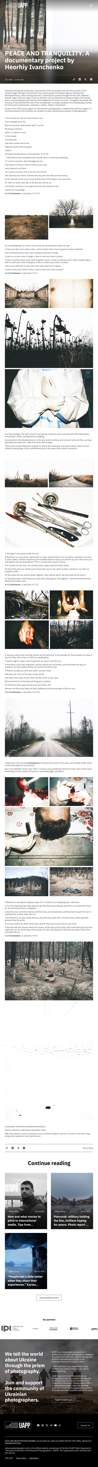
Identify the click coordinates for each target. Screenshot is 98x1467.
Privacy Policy (21, 1458)
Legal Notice (33, 1458)
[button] (90, 5)
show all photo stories (49, 1297)
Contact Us (85, 1425)
